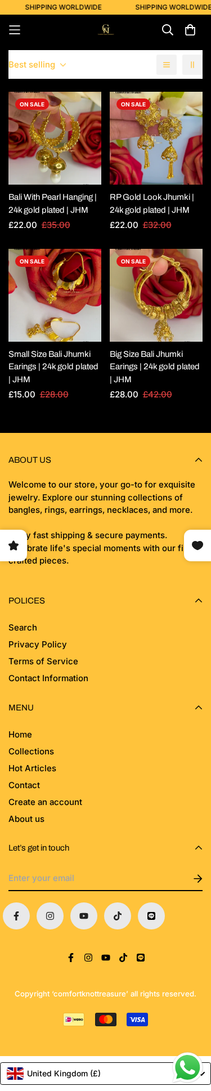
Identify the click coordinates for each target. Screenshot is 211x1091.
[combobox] (105, 1073)
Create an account (45, 802)
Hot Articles (32, 768)
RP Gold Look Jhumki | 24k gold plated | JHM (152, 203)
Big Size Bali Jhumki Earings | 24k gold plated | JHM (155, 367)
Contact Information (48, 678)
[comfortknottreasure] (106, 30)
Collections (31, 751)
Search (22, 627)
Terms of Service (43, 661)
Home (20, 734)
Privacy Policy (37, 644)
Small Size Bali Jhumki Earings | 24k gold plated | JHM (53, 367)
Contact (24, 785)
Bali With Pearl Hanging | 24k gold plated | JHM (52, 203)
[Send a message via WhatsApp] (187, 1067)
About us (26, 818)
